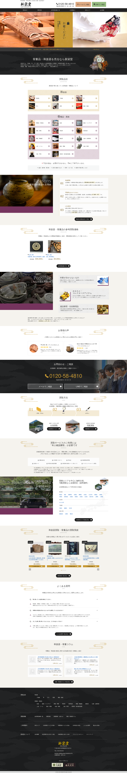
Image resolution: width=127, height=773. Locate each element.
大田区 (101, 496)
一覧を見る (95, 49)
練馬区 (80, 494)
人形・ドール (39, 146)
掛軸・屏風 (38, 130)
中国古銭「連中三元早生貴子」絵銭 (36, 256)
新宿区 (76, 496)
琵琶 (61, 106)
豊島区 (95, 494)
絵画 (61, 123)
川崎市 (66, 513)
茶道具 (61, 130)
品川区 (86, 496)
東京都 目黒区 (32, 556)
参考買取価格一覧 (55, 10)
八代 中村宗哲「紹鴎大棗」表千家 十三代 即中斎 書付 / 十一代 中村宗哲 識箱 (37, 559)
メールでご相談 (45, 386)
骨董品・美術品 (39, 123)
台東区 (100, 494)
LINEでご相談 (82, 386)
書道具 (61, 138)
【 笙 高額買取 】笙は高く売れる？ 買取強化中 (49, 668)
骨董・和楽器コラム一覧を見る (62, 682)
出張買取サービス (53, 429)
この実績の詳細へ (36, 566)
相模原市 (61, 513)
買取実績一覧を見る (62, 576)
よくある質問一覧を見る (62, 634)
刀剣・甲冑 (38, 154)
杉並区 (71, 496)
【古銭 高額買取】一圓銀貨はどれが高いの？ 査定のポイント (86, 657)
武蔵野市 (70, 494)
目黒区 (75, 494)
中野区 (60, 496)
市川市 (70, 508)
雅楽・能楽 (86, 106)
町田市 (60, 494)
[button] (30, 569)
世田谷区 (66, 496)
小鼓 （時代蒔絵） (50, 256)
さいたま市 (61, 502)
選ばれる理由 (96, 725)
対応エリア (87, 10)
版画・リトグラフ (87, 123)
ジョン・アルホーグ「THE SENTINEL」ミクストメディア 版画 (73, 559)
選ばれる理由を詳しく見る (82, 219)
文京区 (85, 494)
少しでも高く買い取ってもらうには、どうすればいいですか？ (47, 621)
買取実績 (39, 10)
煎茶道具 (85, 130)
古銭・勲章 (86, 146)
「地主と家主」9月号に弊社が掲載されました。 (53, 49)
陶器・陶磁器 (39, 138)
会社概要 (102, 10)
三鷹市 (96, 496)
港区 (65, 494)
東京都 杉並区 (50, 556)
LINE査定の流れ (76, 725)
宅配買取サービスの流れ (64, 725)
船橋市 (65, 508)
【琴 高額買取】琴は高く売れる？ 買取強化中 (48, 657)
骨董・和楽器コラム (71, 716)
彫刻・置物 (62, 146)
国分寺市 (91, 496)
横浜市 (71, 513)
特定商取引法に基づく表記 (48, 734)
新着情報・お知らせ (58, 716)
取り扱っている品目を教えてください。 (42, 599)
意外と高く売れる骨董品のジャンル (82, 668)
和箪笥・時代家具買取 (65, 154)
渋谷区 (81, 496)
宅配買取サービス (89, 429)
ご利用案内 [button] (72, 10)
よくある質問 (87, 725)
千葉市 (60, 508)
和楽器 (37, 98)
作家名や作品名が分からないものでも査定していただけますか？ (48, 610)
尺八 (37, 106)
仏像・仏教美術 (87, 138)
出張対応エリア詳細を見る (82, 520)
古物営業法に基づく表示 (64, 734)
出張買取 (30, 542)
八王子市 (90, 494)
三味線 (61, 98)
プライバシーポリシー (78, 734)
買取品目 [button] (25, 10)
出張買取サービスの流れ (49, 725)
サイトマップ (90, 734)
